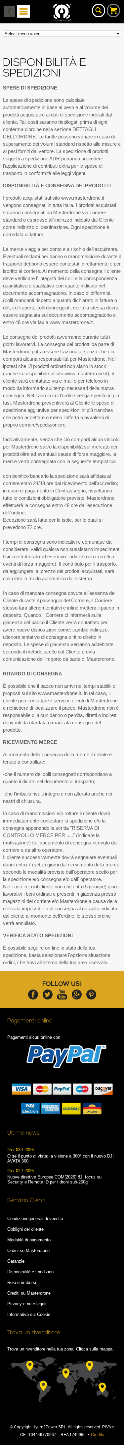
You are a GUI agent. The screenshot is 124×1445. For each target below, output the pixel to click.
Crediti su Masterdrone (29, 1293)
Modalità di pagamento (29, 1239)
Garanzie (15, 1261)
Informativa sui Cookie (28, 1314)
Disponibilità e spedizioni (31, 1271)
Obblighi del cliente (25, 1229)
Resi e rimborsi (21, 1282)
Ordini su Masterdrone (28, 1250)
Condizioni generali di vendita (35, 1218)
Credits (97, 1434)
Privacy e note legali (26, 1303)
